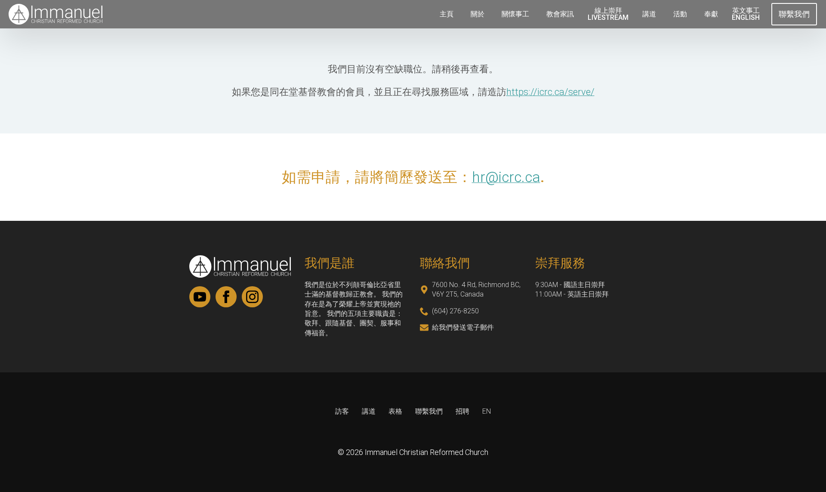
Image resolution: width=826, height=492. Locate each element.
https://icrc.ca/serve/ (550, 92)
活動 (680, 14)
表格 (395, 411)
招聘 (462, 411)
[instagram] (252, 296)
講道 (649, 14)
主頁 (446, 14)
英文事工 (746, 14)
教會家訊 (560, 14)
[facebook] (226, 296)
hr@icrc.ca (506, 177)
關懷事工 (515, 14)
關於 (477, 14)
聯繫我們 (429, 411)
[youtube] (199, 296)
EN (486, 411)
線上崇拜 (608, 14)
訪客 (342, 411)
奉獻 (711, 14)
